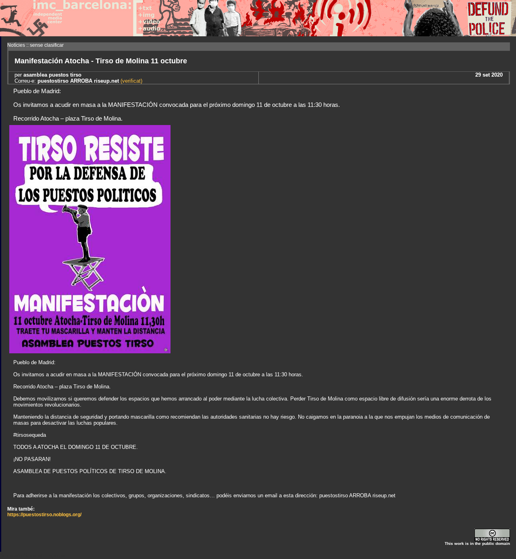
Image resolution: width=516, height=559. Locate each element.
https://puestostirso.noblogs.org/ (44, 514)
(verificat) (130, 81)
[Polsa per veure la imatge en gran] (90, 351)
